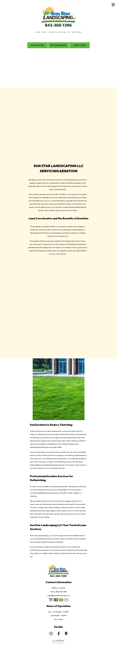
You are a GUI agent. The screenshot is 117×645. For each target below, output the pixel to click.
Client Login (79, 45)
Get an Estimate (58, 45)
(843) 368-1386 (37, 45)
